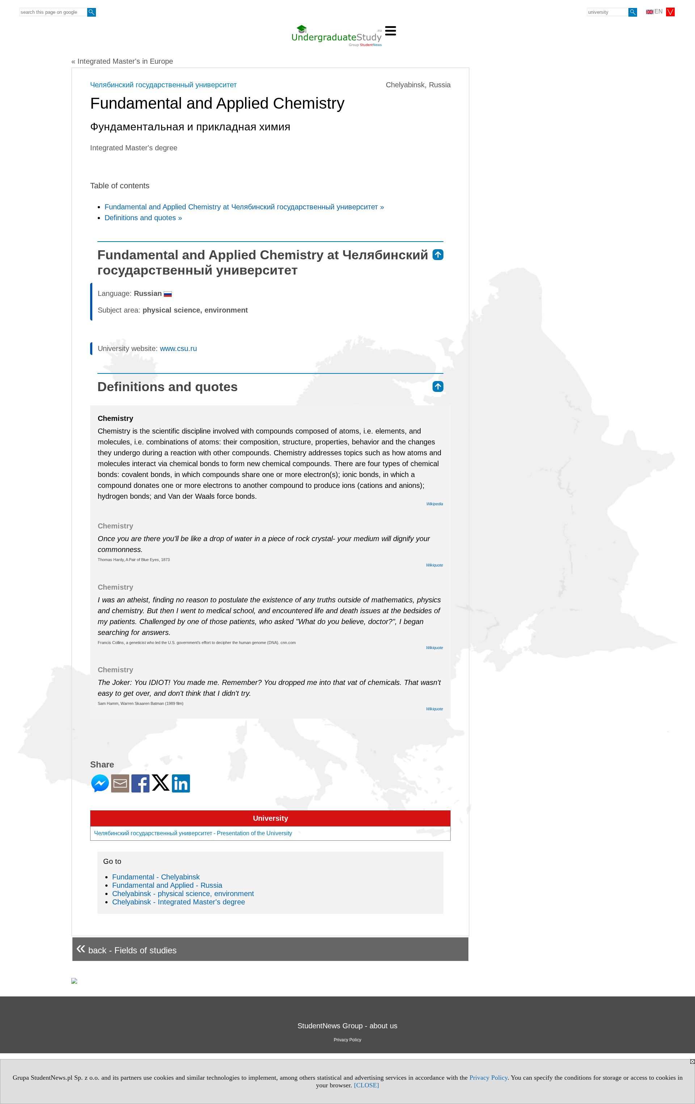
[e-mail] (120, 789)
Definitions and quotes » (143, 218)
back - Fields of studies (126, 947)
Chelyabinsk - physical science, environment (183, 894)
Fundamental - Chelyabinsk (156, 877)
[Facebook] (140, 789)
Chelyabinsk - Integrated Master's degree (178, 902)
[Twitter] (161, 788)
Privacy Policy (488, 1077)
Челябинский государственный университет (163, 85)
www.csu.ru (178, 348)
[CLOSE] (366, 1085)
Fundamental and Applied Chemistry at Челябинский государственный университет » (244, 207)
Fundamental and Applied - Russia (167, 885)
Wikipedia (434, 504)
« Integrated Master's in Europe (122, 61)
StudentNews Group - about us (347, 1026)
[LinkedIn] (181, 789)
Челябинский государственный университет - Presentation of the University (193, 833)
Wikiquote (434, 565)
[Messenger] (100, 789)
